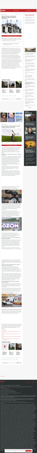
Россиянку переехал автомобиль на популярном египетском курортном (29, 76)
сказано (16, 168)
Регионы (3, 357)
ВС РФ (17, 357)
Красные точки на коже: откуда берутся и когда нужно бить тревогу (31, 163)
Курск (10, 359)
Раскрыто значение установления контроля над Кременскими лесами (11, 92)
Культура (27, 135)
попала (20, 59)
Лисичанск (3, 95)
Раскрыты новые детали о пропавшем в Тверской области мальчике (29, 90)
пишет (2, 58)
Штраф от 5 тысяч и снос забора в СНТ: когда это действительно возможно (30, 124)
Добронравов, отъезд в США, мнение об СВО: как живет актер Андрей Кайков (30, 137)
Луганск (10, 95)
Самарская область (5, 359)
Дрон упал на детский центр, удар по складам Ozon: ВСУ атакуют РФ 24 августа (11, 354)
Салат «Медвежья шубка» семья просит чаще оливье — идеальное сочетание (30, 155)
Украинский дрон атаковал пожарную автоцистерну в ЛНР (4, 92)
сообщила (15, 48)
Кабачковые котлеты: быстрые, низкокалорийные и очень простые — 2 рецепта (31, 159)
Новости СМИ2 (2, 376)
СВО (20, 357)
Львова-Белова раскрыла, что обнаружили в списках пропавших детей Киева (30, 66)
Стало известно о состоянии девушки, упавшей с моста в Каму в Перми (30, 79)
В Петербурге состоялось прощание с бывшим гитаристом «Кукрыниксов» (29, 102)
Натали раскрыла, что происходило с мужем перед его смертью (29, 96)
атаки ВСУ (16, 359)
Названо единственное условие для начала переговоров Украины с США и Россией (30, 70)
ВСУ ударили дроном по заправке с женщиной (18, 91)
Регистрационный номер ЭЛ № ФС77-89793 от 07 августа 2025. (13, 387)
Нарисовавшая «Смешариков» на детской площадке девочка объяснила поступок (30, 60)
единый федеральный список (30, 401)
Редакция (1, 382)
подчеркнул (7, 292)
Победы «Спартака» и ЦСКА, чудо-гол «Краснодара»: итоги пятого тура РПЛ (30, 86)
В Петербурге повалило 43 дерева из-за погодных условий (4, 354)
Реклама (1, 383)
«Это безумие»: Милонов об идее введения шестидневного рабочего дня (30, 57)
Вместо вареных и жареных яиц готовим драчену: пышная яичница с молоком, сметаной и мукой (30, 151)
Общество (27, 148)
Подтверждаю (28, 450)
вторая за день (15, 62)
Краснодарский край (9, 357)
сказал (4, 44)
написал (6, 216)
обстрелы (14, 95)
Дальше (29, 107)
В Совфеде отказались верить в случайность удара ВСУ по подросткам (18, 354)
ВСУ (14, 357)
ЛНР (7, 95)
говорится (15, 248)
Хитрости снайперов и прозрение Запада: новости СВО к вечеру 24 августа (30, 83)
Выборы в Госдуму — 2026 (16, 10)
